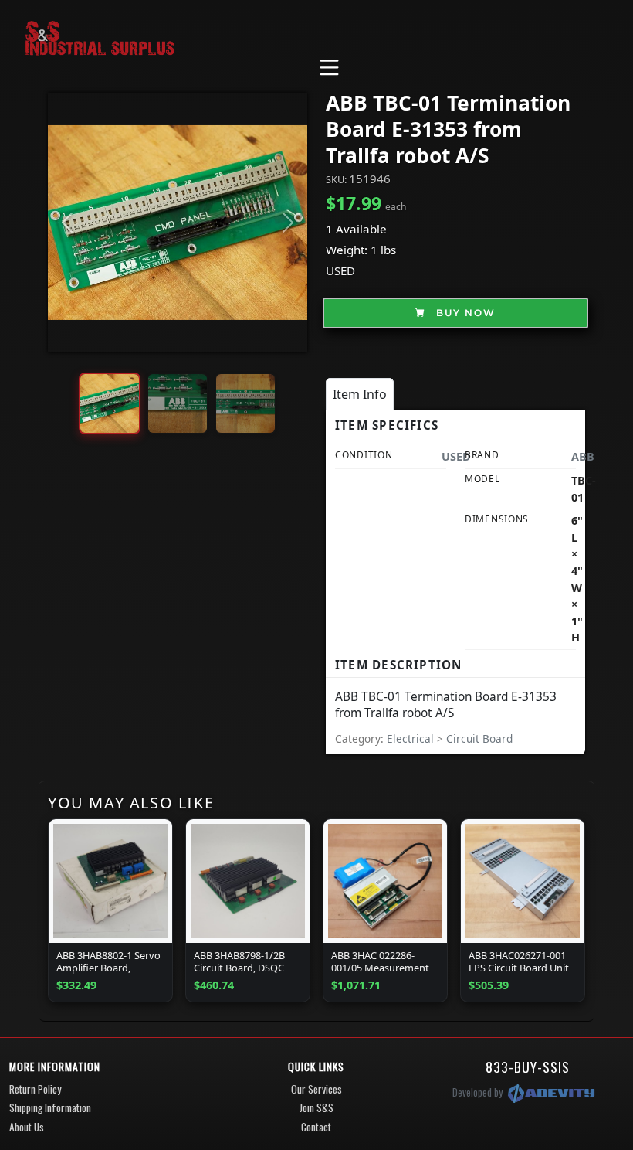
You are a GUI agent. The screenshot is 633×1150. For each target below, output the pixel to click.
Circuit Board (479, 738)
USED (340, 270)
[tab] (360, 394)
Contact (316, 1127)
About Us (26, 1127)
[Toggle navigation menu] (329, 68)
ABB (582, 456)
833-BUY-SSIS (528, 1066)
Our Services (316, 1089)
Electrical (412, 738)
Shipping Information (50, 1107)
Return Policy (35, 1089)
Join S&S (316, 1107)
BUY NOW (464, 312)
